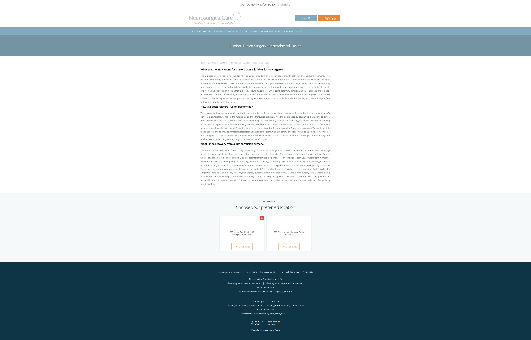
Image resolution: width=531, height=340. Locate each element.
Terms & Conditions (269, 272)
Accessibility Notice (290, 272)
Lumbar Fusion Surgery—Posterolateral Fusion (250, 63)
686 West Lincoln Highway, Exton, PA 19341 (289, 233)
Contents (224, 63)
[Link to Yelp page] (262, 218)
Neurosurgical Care (208, 63)
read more (283, 4)
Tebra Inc (237, 272)
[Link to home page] (211, 18)
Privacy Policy (250, 272)
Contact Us (308, 272)
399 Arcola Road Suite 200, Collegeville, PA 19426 (242, 233)
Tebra (277, 330)
